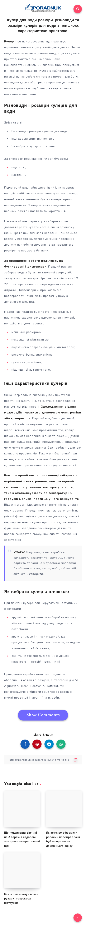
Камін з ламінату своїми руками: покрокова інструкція (21, 898)
